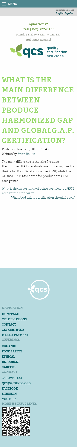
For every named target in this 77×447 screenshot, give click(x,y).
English (60, 13)
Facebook (10, 389)
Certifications (14, 319)
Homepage (10, 314)
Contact (9, 325)
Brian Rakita (26, 154)
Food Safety (12, 351)
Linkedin (9, 394)
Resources (10, 362)
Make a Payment (15, 335)
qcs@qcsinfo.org (16, 383)
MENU (4, 3)
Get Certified (13, 330)
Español (69, 13)
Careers (9, 367)
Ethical (8, 357)
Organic (9, 346)
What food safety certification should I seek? (43, 197)
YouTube (9, 399)
